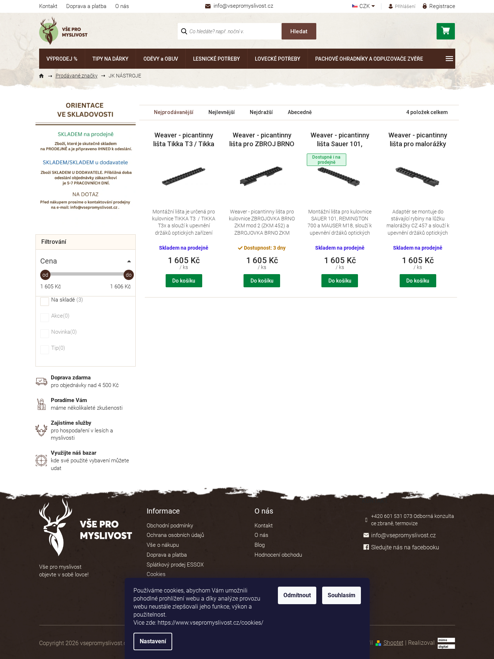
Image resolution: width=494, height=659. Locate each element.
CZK (365, 6)
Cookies (156, 574)
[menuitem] (62, 59)
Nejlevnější (221, 112)
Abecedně (300, 112)
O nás (122, 6)
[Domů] (44, 76)
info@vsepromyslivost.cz (403, 535)
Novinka (63, 332)
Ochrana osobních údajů (175, 535)
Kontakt (48, 6)
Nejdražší (261, 112)
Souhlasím (341, 595)
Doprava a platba (86, 6)
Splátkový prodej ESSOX (175, 564)
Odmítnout (297, 595)
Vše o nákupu (163, 545)
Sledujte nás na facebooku (405, 547)
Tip (57, 348)
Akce (59, 316)
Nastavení (153, 641)
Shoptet (393, 642)
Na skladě (66, 300)
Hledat (299, 31)
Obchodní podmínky (170, 525)
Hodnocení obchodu (278, 555)
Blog (259, 545)
